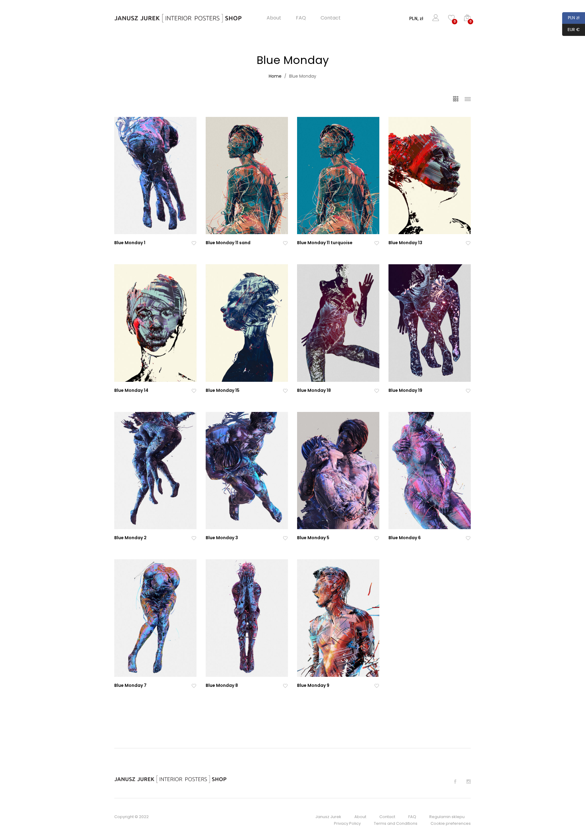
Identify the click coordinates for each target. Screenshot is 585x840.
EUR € (571, 29)
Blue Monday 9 (313, 685)
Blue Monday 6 (404, 538)
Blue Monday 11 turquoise (325, 243)
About (274, 18)
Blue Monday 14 (131, 390)
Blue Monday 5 (313, 538)
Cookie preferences (451, 823)
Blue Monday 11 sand (228, 243)
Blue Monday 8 (222, 685)
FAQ (301, 18)
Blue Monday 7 (130, 685)
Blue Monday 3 (222, 538)
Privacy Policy (347, 823)
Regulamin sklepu (447, 817)
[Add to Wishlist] (194, 242)
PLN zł (571, 18)
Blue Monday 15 (222, 390)
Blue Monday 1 (129, 243)
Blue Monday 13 (405, 243)
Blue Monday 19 (405, 390)
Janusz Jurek (328, 817)
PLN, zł (416, 18)
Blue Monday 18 (314, 390)
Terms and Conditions (395, 823)
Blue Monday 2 (130, 538)
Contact (331, 18)
